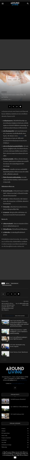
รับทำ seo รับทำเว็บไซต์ (22, 380)
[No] (28, 455)
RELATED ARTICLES (10, 315)
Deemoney (21, 136)
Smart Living (6, 72)
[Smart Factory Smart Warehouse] (5, 354)
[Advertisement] (15, 23)
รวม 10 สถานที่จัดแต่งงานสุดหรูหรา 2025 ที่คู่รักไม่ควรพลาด (18, 338)
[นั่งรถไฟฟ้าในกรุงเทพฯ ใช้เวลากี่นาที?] (5, 401)
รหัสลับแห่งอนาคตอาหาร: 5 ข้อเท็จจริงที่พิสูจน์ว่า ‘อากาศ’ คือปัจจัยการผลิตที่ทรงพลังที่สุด (18, 331)
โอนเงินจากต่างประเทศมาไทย (6, 285)
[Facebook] (9, 106)
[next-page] (5, 360)
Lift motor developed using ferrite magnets (17, 345)
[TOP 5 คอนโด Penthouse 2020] (5, 416)
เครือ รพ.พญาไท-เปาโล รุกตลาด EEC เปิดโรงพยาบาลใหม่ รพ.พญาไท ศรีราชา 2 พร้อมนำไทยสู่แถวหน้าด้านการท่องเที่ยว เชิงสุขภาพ (8, 307)
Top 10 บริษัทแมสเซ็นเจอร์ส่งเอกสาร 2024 (22, 304)
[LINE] (20, 106)
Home (2, 72)
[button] (2, 4)
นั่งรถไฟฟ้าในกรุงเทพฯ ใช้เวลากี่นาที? (18, 399)
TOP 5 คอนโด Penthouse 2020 (17, 414)
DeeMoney (7, 283)
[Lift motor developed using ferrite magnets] (5, 346)
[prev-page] (2, 360)
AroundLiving (5, 99)
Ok (15, 457)
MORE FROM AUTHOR (20, 315)
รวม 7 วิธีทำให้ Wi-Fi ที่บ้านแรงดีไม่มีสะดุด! (19, 407)
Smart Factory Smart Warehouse (19, 352)
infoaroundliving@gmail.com (18, 383)
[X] (13, 106)
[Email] (16, 106)
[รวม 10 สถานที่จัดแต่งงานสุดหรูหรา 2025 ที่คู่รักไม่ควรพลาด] (5, 339)
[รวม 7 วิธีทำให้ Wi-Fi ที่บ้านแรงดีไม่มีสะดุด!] (5, 408)
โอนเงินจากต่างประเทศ (14, 283)
